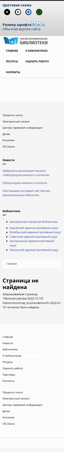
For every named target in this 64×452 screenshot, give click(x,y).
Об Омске (9, 146)
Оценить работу (37, 61)
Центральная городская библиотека (33, 222)
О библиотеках (36, 50)
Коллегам (8, 140)
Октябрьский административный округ (35, 232)
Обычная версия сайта (21, 29)
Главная (12, 50)
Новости (8, 343)
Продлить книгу (13, 115)
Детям (6, 134)
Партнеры (9, 374)
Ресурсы (12, 61)
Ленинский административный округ (34, 250)
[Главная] (25, 40)
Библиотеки (10, 349)
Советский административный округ (33, 237)
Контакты (13, 72)
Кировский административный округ (34, 228)
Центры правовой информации (22, 127)
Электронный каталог (16, 121)
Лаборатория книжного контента (25, 183)
